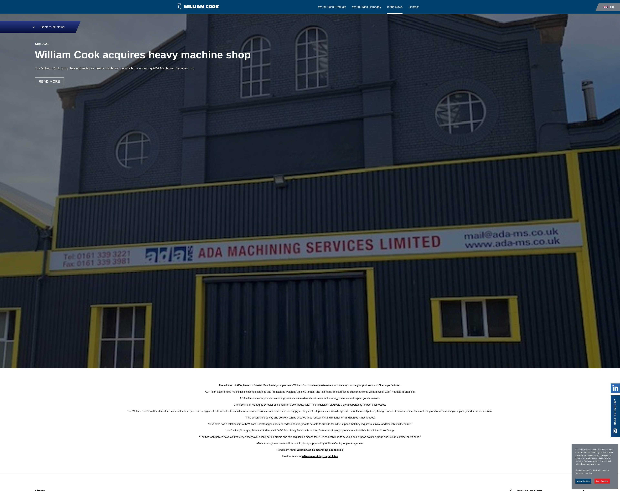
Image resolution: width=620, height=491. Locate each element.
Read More (49, 81)
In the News (395, 7)
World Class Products (332, 7)
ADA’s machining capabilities (320, 456)
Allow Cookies (583, 481)
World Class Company (366, 7)
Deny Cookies (602, 481)
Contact (414, 7)
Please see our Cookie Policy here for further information (592, 471)
